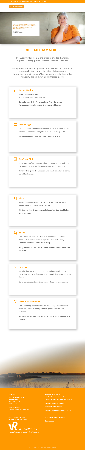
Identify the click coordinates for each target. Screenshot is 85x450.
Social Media (26, 90)
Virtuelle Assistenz (29, 301)
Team (22, 232)
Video (22, 198)
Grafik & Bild (26, 159)
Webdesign (25, 124)
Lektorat (24, 267)
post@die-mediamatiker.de (19, 409)
